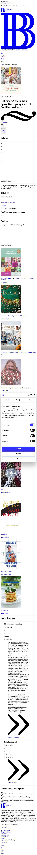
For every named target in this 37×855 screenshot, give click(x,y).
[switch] (32, 430)
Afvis (18, 458)
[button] (18, 793)
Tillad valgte (18, 453)
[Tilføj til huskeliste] (3, 131)
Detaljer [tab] (18, 400)
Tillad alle (18, 448)
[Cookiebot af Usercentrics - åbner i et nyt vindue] (27, 395)
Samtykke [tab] (7, 400)
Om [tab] (30, 400)
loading (3, 128)
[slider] (18, 82)
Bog (2, 124)
